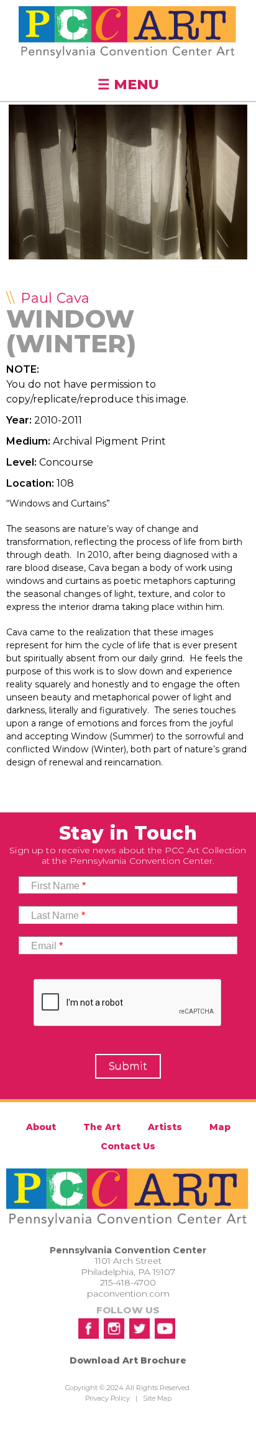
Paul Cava (55, 298)
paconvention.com (128, 1293)
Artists (165, 1127)
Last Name (58, 915)
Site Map (157, 1398)
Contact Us (128, 1146)
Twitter (139, 1328)
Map (220, 1127)
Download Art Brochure (128, 1360)
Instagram (114, 1328)
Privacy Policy (107, 1398)
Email (47, 946)
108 (65, 483)
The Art (102, 1127)
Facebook (88, 1328)
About (41, 1127)
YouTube (165, 1328)
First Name (58, 886)
